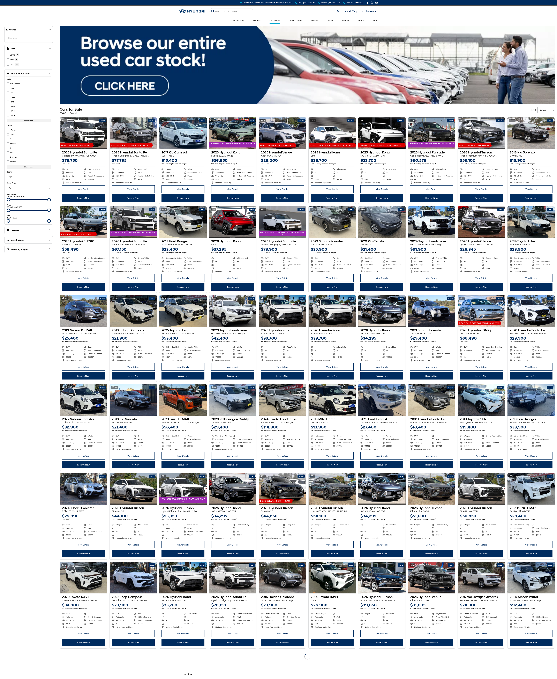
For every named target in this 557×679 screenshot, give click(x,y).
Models (257, 20)
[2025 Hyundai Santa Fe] (83, 133)
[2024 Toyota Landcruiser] (282, 400)
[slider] (8, 199)
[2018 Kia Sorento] (531, 133)
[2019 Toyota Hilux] (531, 222)
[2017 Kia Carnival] (183, 133)
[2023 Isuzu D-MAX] (183, 400)
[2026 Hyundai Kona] (232, 222)
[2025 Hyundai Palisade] (431, 133)
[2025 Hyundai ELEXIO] (83, 222)
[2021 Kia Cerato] (382, 222)
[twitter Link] (372, 3)
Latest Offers (295, 20)
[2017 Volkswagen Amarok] (481, 577)
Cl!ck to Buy (238, 20)
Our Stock (275, 20)
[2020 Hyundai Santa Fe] (531, 311)
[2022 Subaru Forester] (332, 222)
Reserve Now (83, 198)
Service (345, 20)
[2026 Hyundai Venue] (481, 222)
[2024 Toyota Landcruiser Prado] (431, 222)
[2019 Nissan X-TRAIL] (83, 311)
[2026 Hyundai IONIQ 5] (481, 311)
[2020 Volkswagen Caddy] (232, 400)
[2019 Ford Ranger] (183, 222)
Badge (9, 172)
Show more (28, 120)
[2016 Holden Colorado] (282, 577)
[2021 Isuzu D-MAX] (531, 489)
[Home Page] (192, 11)
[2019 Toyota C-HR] (481, 400)
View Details (83, 189)
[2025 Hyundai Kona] (232, 133)
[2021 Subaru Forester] (431, 311)
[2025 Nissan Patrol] (531, 577)
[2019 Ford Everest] (382, 400)
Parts (361, 20)
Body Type (11, 183)
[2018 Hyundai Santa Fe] (431, 400)
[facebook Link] (368, 3)
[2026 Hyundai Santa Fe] (133, 222)
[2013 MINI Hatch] (332, 400)
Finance (315, 20)
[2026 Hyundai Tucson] (481, 133)
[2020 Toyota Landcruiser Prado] (232, 311)
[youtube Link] (376, 3)
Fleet (330, 20)
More (375, 20)
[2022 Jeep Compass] (133, 577)
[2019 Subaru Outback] (133, 311)
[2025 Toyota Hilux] (183, 311)
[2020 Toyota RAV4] (83, 577)
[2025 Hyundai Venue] (282, 133)
